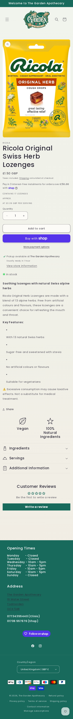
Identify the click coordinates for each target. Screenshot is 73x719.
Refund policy (56, 695)
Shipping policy (58, 701)
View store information (22, 266)
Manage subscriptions (36, 710)
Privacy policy (17, 701)
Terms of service (37, 701)
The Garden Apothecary (32, 695)
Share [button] (10, 409)
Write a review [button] (36, 507)
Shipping (24, 178)
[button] (7, 19)
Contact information (38, 706)
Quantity (8, 208)
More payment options (37, 246)
